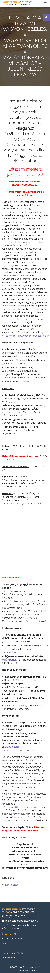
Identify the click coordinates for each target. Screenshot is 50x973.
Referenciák (9, 957)
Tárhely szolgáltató (13, 953)
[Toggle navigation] (45, 3)
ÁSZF (5, 943)
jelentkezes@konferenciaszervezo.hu (23, 807)
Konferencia (12, 884)
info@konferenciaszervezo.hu (21, 920)
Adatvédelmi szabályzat (15, 938)
